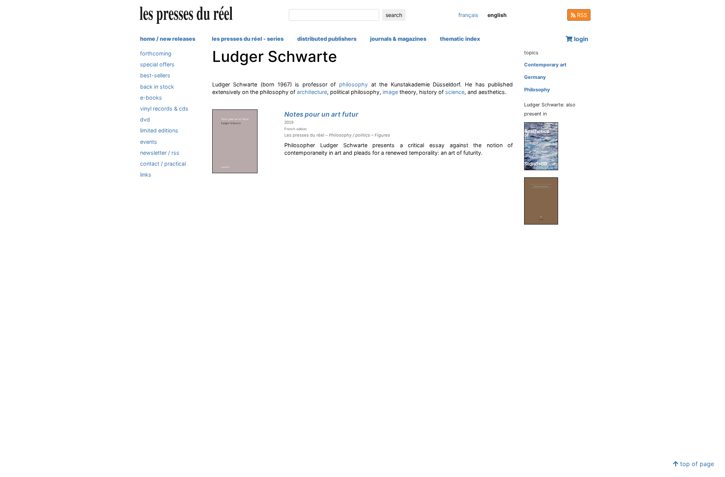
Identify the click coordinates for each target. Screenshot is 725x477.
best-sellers (155, 75)
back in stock (157, 86)
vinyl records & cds (164, 108)
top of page (696, 464)
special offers (157, 64)
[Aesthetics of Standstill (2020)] (544, 146)
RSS (581, 15)
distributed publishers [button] (326, 38)
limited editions (159, 130)
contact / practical (163, 163)
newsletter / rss (159, 152)
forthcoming (155, 53)
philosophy (353, 84)
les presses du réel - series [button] (248, 38)
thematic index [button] (460, 38)
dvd (145, 119)
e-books (151, 97)
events (148, 141)
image (390, 92)
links (145, 174)
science (454, 92)
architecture (312, 92)
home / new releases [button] (167, 38)
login (580, 39)
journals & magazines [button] (398, 38)
